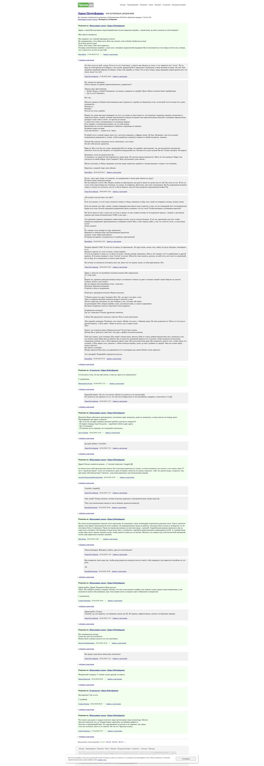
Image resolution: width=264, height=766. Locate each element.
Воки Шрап (82, 54)
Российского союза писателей (127, 763)
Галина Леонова (83, 704)
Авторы (123, 5)
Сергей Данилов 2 (84, 731)
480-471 (121, 742)
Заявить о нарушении (110, 54)
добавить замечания (86, 60)
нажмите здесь (102, 760)
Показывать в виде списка (87, 19)
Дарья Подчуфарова (91, 13)
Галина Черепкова (84, 600)
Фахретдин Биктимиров (86, 643)
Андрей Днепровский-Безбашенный (90, 477)
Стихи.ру (144, 749)
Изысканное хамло (98, 26)
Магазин (158, 5)
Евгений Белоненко (91, 507)
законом (112, 753)
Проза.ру (151, 749)
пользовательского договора (161, 752)
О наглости (94, 370)
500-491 (108, 742)
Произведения (132, 5)
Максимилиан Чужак (85, 383)
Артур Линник (83, 432)
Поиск (151, 5)
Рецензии (143, 5)
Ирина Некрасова (84, 679)
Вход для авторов (179, 5)
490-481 (115, 742)
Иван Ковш (82, 539)
